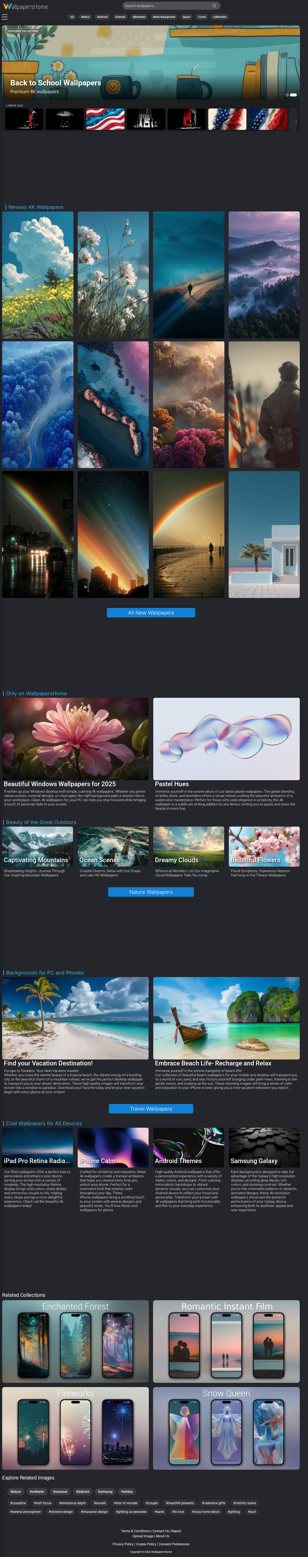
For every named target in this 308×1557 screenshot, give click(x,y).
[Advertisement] (151, 167)
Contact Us (161, 1531)
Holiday (127, 1492)
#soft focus (42, 1503)
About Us (162, 1536)
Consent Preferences (174, 1544)
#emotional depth (72, 1503)
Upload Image (143, 1536)
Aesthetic (37, 1492)
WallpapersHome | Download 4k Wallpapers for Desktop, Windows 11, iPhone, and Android (25, 6)
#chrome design (61, 1512)
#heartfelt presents (180, 1503)
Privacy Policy (123, 1544)
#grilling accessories (131, 1512)
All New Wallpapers (151, 613)
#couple (152, 1503)
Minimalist (139, 16)
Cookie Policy (146, 1544)
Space (186, 16)
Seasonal (60, 1492)
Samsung (105, 1492)
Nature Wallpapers (151, 892)
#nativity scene (244, 1503)
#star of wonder (126, 1503)
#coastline (18, 1503)
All (72, 16)
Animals (120, 16)
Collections (220, 16)
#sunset (100, 1503)
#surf (252, 1512)
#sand (159, 1512)
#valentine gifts (213, 1503)
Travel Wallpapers (151, 1109)
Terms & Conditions (135, 1531)
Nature (85, 16)
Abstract (102, 16)
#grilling (234, 1512)
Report (176, 1531)
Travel (202, 16)
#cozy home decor (206, 1512)
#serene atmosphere (25, 1512)
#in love (178, 1512)
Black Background (164, 16)
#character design (94, 1512)
